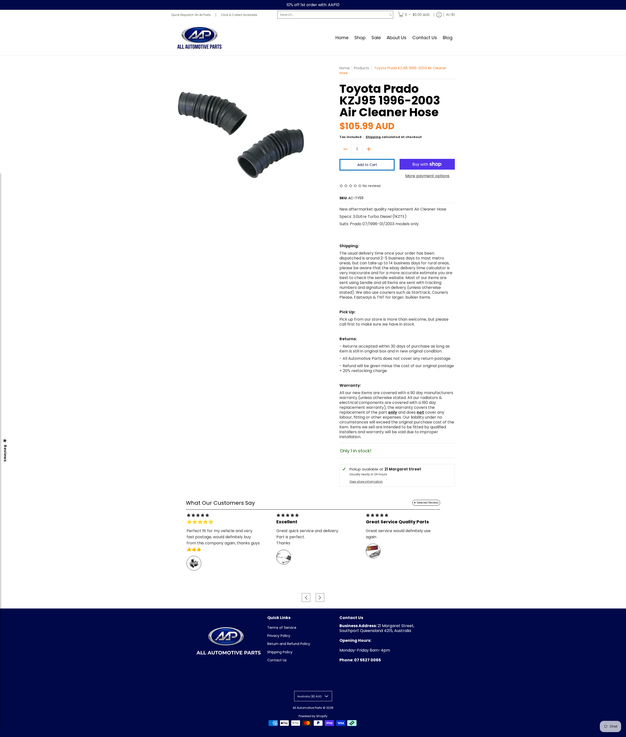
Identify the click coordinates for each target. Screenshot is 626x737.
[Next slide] (320, 597)
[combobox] (333, 14)
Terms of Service (281, 627)
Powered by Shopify (313, 716)
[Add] (369, 149)
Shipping (373, 137)
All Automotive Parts (307, 708)
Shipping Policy (279, 652)
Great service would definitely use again (398, 534)
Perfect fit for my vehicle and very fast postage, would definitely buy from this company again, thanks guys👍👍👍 (223, 540)
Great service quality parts (397, 522)
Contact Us (277, 660)
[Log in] (439, 15)
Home (344, 68)
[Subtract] (345, 149)
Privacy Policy (278, 635)
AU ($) (450, 14)
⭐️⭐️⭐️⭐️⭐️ (200, 522)
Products (361, 68)
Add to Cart (367, 164)
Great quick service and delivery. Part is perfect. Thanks (307, 537)
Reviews (5, 453)
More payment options (427, 176)
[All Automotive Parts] (199, 38)
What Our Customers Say (220, 503)
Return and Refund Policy (288, 643)
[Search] (390, 14)
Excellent (286, 522)
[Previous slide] (306, 597)
